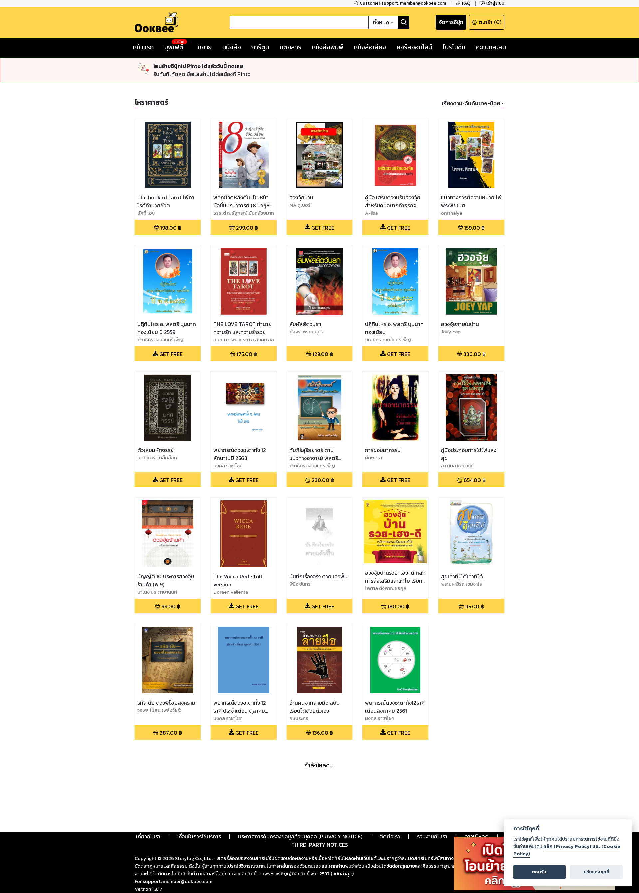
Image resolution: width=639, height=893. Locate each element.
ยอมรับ (539, 872)
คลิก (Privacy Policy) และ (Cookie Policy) (566, 850)
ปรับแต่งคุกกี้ (596, 872)
